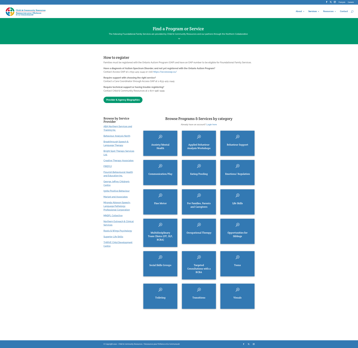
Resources (328, 11)
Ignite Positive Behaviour (116, 191)
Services (312, 11)
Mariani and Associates (115, 196)
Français (342, 2)
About (299, 11)
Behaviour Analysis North (116, 136)
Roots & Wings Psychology (117, 230)
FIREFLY (107, 166)
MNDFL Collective (113, 215)
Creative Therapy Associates (118, 160)
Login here (211, 124)
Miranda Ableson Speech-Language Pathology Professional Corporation (117, 206)
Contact (344, 11)
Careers (351, 2)
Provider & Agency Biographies (123, 100)
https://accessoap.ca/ (165, 72)
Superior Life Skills (113, 236)
